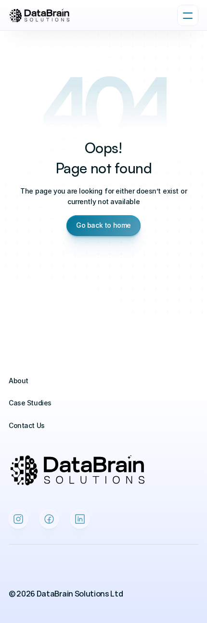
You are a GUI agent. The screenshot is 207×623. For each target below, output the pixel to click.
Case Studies (30, 403)
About (18, 380)
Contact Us (27, 425)
